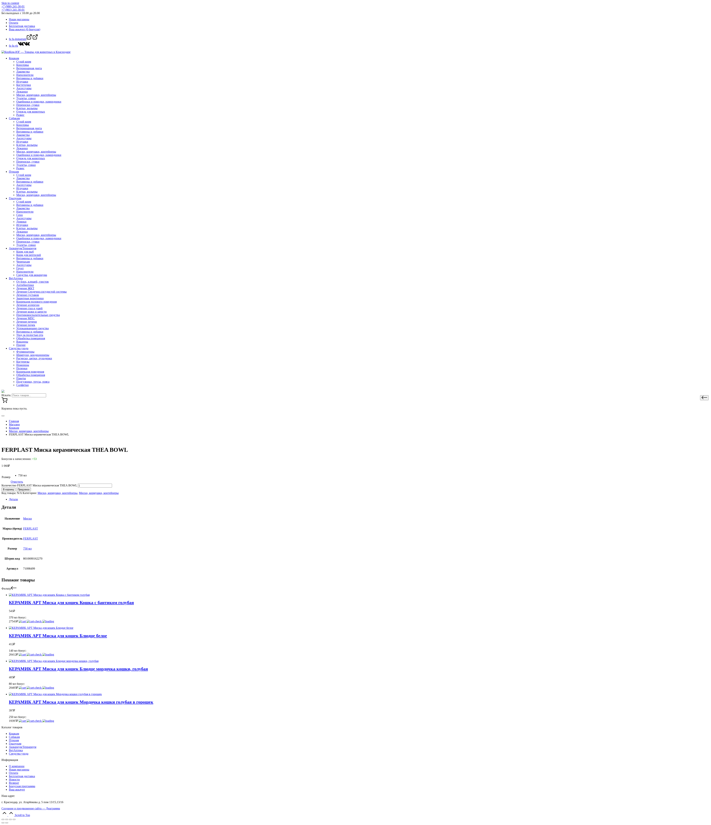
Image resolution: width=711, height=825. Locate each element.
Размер (6, 477)
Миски (27, 518)
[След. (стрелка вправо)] (6, 822)
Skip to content (10, 3)
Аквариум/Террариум (22, 747)
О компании (16, 766)
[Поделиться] (6, 819)
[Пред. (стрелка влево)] (2, 822)
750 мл (27, 548)
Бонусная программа (22, 786)
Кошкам (14, 733)
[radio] (22, 475)
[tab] (359, 499)
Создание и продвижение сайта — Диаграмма (30, 808)
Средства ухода (18, 753)
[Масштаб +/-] (14, 819)
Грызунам (15, 743)
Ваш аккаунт (17, 789)
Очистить (17, 481)
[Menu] (2, 415)
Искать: (6, 395)
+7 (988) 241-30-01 (13, 6)
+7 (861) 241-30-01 (13, 9)
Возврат (14, 782)
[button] (704, 397)
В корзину (8, 489)
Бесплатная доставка (22, 776)
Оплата (13, 772)
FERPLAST (30, 528)
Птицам (14, 740)
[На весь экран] (10, 819)
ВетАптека (16, 750)
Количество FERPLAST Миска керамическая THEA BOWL (39, 485)
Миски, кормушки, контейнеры (57, 493)
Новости (14, 779)
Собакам (14, 736)
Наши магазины (19, 769)
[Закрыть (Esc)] (2, 819)
